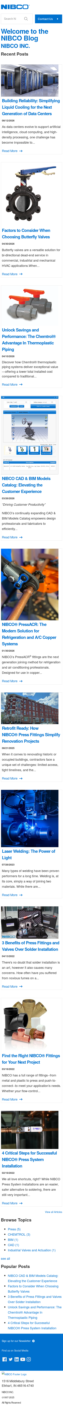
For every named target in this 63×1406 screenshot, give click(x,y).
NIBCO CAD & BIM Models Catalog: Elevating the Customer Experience (26, 484)
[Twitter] (10, 1360)
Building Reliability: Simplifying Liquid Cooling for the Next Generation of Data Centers (31, 107)
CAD (13, 1244)
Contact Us (45, 19)
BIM (13, 1239)
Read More (10, 150)
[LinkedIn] (16, 1360)
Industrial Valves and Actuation (32, 1250)
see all (5, 1258)
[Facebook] (4, 1360)
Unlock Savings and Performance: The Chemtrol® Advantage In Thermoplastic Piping (35, 1312)
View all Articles (53, 1212)
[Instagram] (28, 1360)
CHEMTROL (19, 1234)
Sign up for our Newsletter (16, 1341)
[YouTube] (23, 1360)
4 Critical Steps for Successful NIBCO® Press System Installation (29, 1159)
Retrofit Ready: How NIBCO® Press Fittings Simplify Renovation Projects (31, 734)
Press (14, 1229)
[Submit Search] (26, 19)
